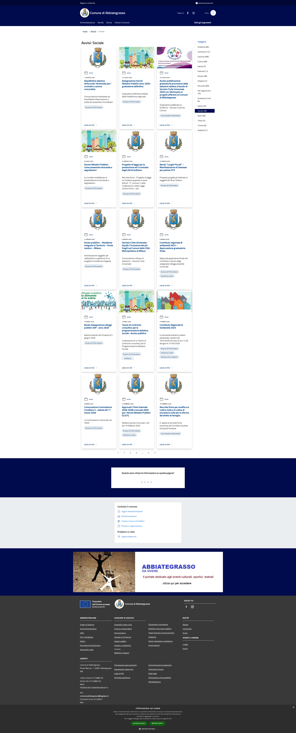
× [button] (293, 707)
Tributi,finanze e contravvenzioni (161, 632)
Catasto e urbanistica (122, 645)
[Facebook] (187, 12)
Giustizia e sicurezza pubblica (159, 628)
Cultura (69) (202, 61)
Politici (82, 641)
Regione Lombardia (87, 3)
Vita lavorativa (120, 633)
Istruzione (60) (203, 85)
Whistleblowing (154, 681)
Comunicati (187, 628)
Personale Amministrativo (90, 645)
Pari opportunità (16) (204, 92)
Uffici (82, 633)
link (170, 719)
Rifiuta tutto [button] (157, 723)
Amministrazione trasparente (160, 665)
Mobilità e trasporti (121, 652)
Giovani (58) (202, 76)
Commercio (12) (204, 51)
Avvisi (91, 73)
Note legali (152, 673)
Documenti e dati (86, 649)
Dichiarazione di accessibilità (159, 677)
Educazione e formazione (158, 624)
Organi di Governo (87, 624)
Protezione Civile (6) (204, 99)
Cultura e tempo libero (123, 628)
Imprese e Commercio (122, 637)
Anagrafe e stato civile (123, 624)
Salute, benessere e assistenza (160, 641)
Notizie (185, 624)
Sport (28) (201, 115)
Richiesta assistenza (122, 677)
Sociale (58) (202, 110)
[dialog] (148, 719)
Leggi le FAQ (119, 673)
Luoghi (185, 644)
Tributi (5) (201, 120)
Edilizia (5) (202, 66)
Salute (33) (202, 106)
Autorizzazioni (154, 645)
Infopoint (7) (202, 81)
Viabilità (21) (202, 130)
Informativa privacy (156, 669)
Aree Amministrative (88, 628)
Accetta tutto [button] (139, 723)
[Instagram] (192, 12)
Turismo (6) (202, 125)
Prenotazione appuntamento (125, 665)
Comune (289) (203, 56)
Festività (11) (203, 71)
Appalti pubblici (120, 641)
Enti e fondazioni (86, 637)
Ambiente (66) (203, 47)
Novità (93, 31)
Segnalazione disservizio (123, 669)
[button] (148, 728)
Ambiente (152, 637)
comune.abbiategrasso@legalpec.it (94, 696)
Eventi (185, 648)
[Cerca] (213, 13)
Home (85, 31)
